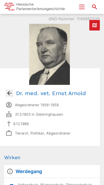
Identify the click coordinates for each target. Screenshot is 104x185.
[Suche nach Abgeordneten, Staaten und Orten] (94, 7)
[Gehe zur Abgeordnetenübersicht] (9, 93)
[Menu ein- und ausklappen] (82, 7)
